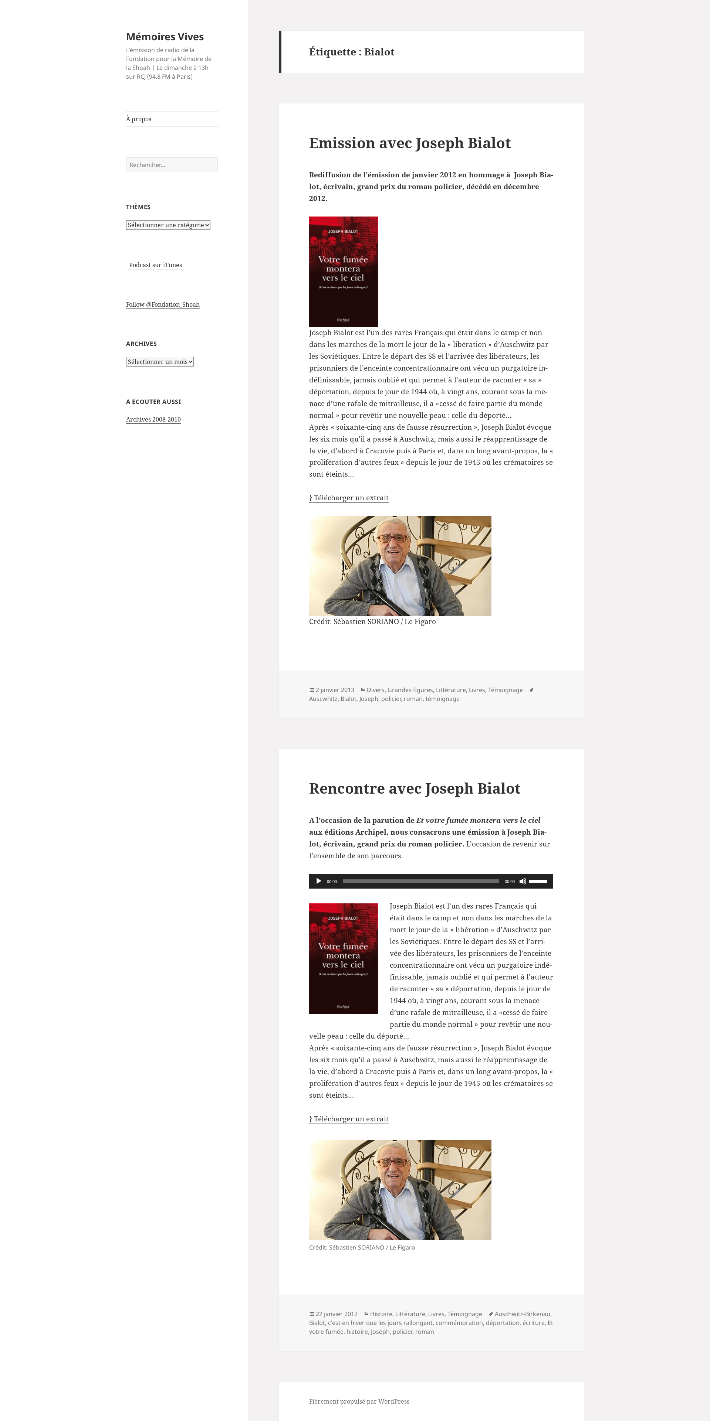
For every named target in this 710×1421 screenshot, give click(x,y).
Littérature (451, 690)
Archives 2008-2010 (153, 419)
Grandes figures (410, 690)
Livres (477, 690)
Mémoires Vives (165, 36)
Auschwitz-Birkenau (522, 1314)
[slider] (539, 880)
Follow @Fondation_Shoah (163, 304)
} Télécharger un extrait (349, 497)
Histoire (381, 1314)
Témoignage (505, 690)
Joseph (368, 699)
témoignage (443, 699)
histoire (357, 1332)
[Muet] (523, 881)
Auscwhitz (323, 699)
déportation (503, 1323)
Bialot (348, 699)
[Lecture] (318, 881)
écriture (534, 1323)
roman (413, 699)
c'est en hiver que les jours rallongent (380, 1323)
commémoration (459, 1323)
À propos (138, 119)
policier (391, 699)
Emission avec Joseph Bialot (410, 142)
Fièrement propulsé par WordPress (359, 1401)
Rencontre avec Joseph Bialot (415, 788)
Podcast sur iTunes (155, 265)
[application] (431, 881)
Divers (376, 690)
